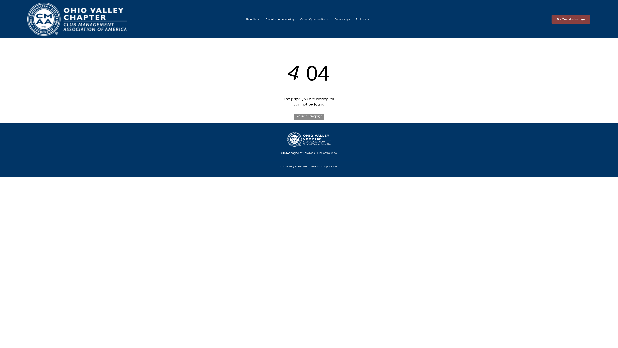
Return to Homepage (309, 116)
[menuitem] (252, 19)
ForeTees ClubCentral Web (320, 153)
